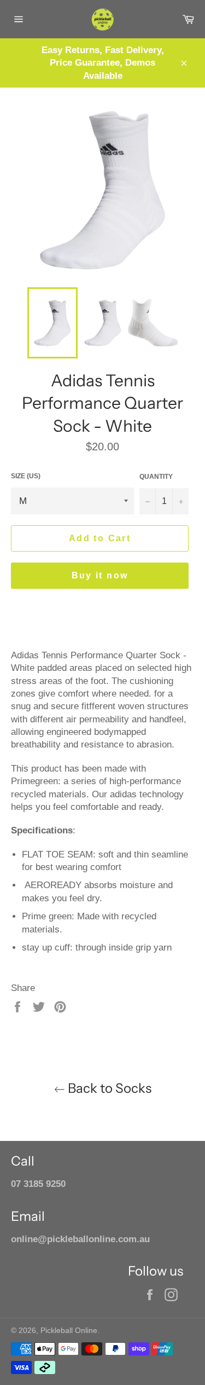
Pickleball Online (68, 1330)
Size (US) (25, 476)
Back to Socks (108, 1088)
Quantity (156, 476)
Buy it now (100, 575)
